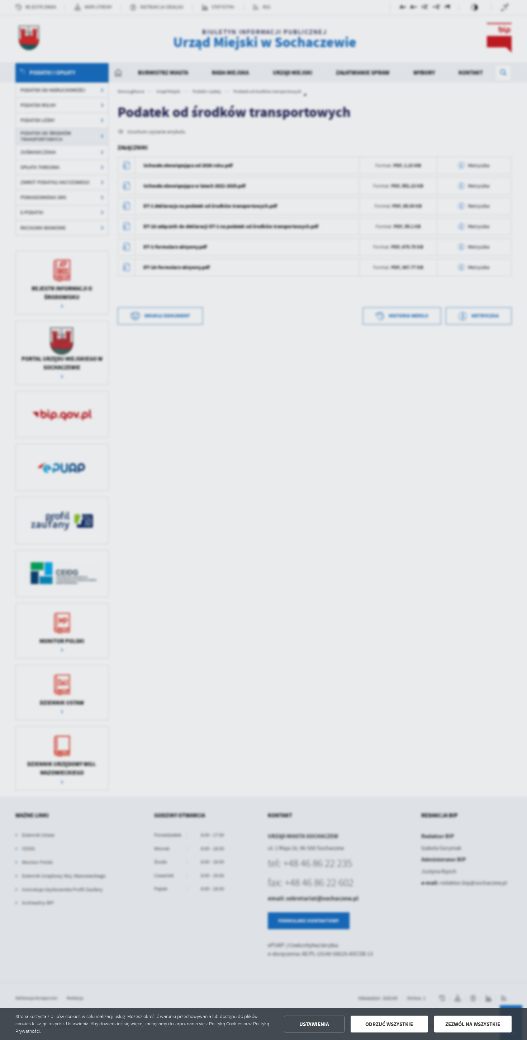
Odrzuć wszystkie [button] (389, 1024)
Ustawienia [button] (314, 1024)
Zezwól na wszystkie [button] (472, 1024)
